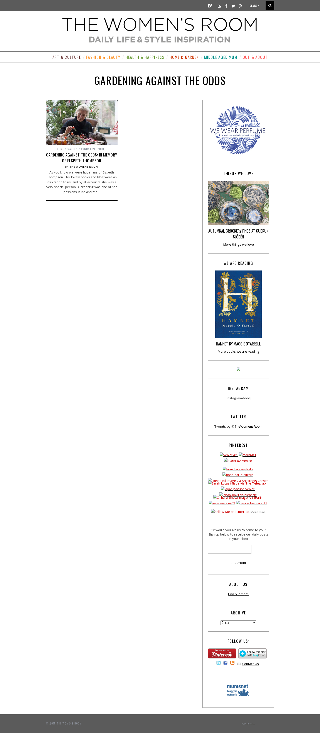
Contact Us (250, 664)
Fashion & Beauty (103, 57)
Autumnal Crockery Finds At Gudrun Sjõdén (238, 234)
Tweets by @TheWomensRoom (238, 426)
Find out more (238, 594)
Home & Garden (184, 57)
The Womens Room (84, 166)
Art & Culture (66, 57)
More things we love (238, 244)
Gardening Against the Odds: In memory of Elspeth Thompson (81, 157)
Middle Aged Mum (220, 57)
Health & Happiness (145, 57)
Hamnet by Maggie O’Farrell (238, 344)
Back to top (247, 723)
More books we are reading (238, 351)
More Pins (258, 512)
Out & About (255, 57)
